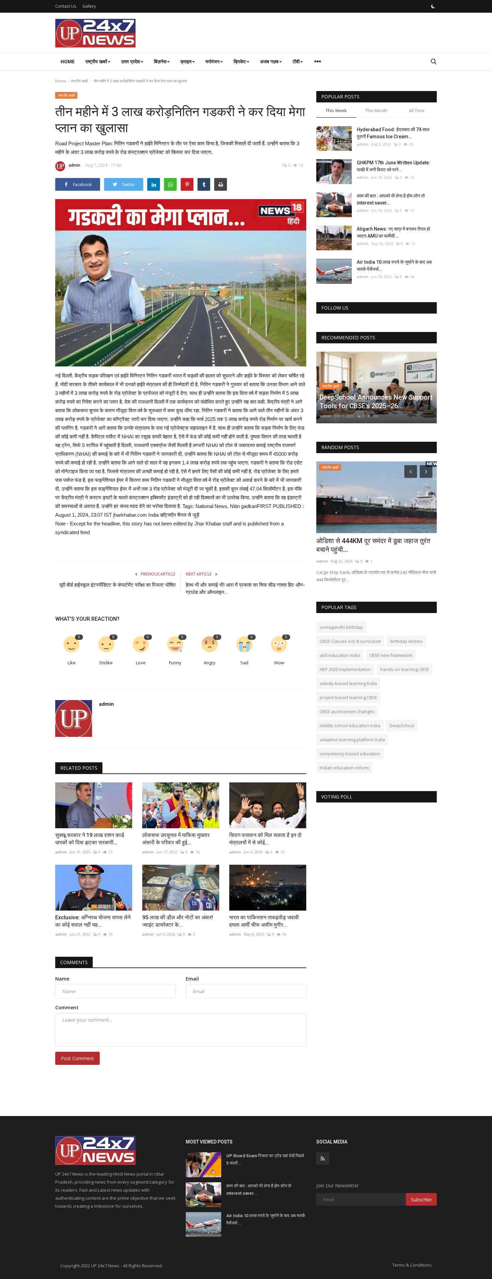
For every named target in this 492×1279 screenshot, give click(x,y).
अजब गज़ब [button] (269, 61)
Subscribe (421, 1199)
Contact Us (65, 6)
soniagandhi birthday (341, 627)
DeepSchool (402, 725)
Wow (279, 663)
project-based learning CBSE (348, 697)
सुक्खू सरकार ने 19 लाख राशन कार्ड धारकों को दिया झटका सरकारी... (89, 839)
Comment (67, 1007)
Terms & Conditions (412, 1265)
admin (74, 165)
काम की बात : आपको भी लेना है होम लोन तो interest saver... (391, 199)
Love (141, 663)
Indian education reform (344, 768)
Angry (210, 663)
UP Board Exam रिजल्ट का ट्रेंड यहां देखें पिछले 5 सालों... (265, 1159)
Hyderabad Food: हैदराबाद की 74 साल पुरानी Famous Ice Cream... (393, 133)
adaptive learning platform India (352, 740)
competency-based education (350, 754)
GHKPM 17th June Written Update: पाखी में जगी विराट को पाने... (393, 166)
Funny (175, 663)
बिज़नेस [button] (160, 61)
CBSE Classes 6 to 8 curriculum (350, 641)
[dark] (433, 6)
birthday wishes (406, 641)
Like (72, 663)
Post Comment (77, 1058)
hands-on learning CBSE (404, 669)
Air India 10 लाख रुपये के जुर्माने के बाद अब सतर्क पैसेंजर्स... (394, 265)
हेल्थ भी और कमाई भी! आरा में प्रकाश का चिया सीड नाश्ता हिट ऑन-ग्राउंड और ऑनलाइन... (245, 588)
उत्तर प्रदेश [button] (130, 61)
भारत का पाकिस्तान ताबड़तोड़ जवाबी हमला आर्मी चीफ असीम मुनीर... (264, 921)
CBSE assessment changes (347, 711)
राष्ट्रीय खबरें (79, 80)
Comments (74, 962)
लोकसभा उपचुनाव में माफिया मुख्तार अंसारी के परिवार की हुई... (176, 839)
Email (192, 978)
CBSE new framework (391, 655)
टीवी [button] (296, 61)
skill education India (340, 655)
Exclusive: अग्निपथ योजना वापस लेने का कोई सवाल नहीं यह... (93, 921)
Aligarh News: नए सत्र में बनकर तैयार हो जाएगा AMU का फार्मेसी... (393, 232)
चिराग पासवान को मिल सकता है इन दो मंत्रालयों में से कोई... (265, 839)
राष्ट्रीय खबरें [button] (96, 61)
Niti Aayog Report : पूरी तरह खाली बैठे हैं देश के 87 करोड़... (374, 545)
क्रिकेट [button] (240, 61)
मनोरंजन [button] (213, 61)
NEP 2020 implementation (345, 669)
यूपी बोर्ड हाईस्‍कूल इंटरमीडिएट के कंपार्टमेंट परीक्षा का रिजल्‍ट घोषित (117, 585)
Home (68, 61)
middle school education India (350, 725)
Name (62, 978)
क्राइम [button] (185, 61)
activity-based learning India (348, 683)
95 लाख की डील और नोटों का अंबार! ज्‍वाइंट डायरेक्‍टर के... (177, 921)
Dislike (106, 663)
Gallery (89, 6)
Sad (244, 663)
